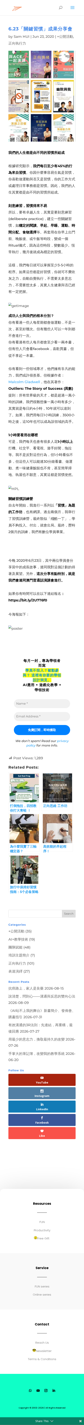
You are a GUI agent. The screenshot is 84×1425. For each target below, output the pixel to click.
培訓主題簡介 (18, 955)
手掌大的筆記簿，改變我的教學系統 (36, 1054)
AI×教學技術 (18, 939)
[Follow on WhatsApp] (30, 1390)
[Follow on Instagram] (46, 1390)
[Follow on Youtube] (38, 1390)
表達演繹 (15, 971)
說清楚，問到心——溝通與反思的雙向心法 (41, 996)
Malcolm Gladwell (24, 382)
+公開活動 (65, 36)
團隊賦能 (15, 947)
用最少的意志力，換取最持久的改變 (36, 1039)
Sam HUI (21, 36)
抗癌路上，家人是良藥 (26, 988)
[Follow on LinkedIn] (54, 1390)
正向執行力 (17, 43)
